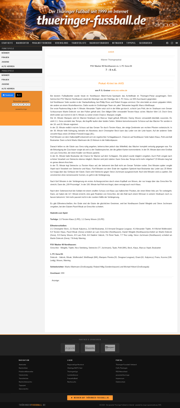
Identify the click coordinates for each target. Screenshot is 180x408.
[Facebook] (167, 43)
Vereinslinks (61, 43)
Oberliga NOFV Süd (74, 368)
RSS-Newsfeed (121, 371)
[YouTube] (176, 43)
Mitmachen (117, 43)
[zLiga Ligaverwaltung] (70, 348)
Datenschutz (120, 382)
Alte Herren (8, 66)
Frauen (5, 57)
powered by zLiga (21, 109)
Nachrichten (22, 43)
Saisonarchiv (145, 43)
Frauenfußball (72, 378)
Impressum (120, 378)
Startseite (7, 43)
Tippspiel (131, 43)
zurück (111, 52)
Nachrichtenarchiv (99, 43)
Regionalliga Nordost (75, 364)
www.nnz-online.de (119, 90)
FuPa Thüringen (121, 368)
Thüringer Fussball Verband (126, 364)
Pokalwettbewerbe (42, 43)
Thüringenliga (72, 371)
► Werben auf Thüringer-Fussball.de (90, 398)
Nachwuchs (71, 382)
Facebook (9, 95)
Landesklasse (72, 375)
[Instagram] (172, 43)
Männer (5, 53)
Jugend (5, 62)
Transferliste (79, 43)
